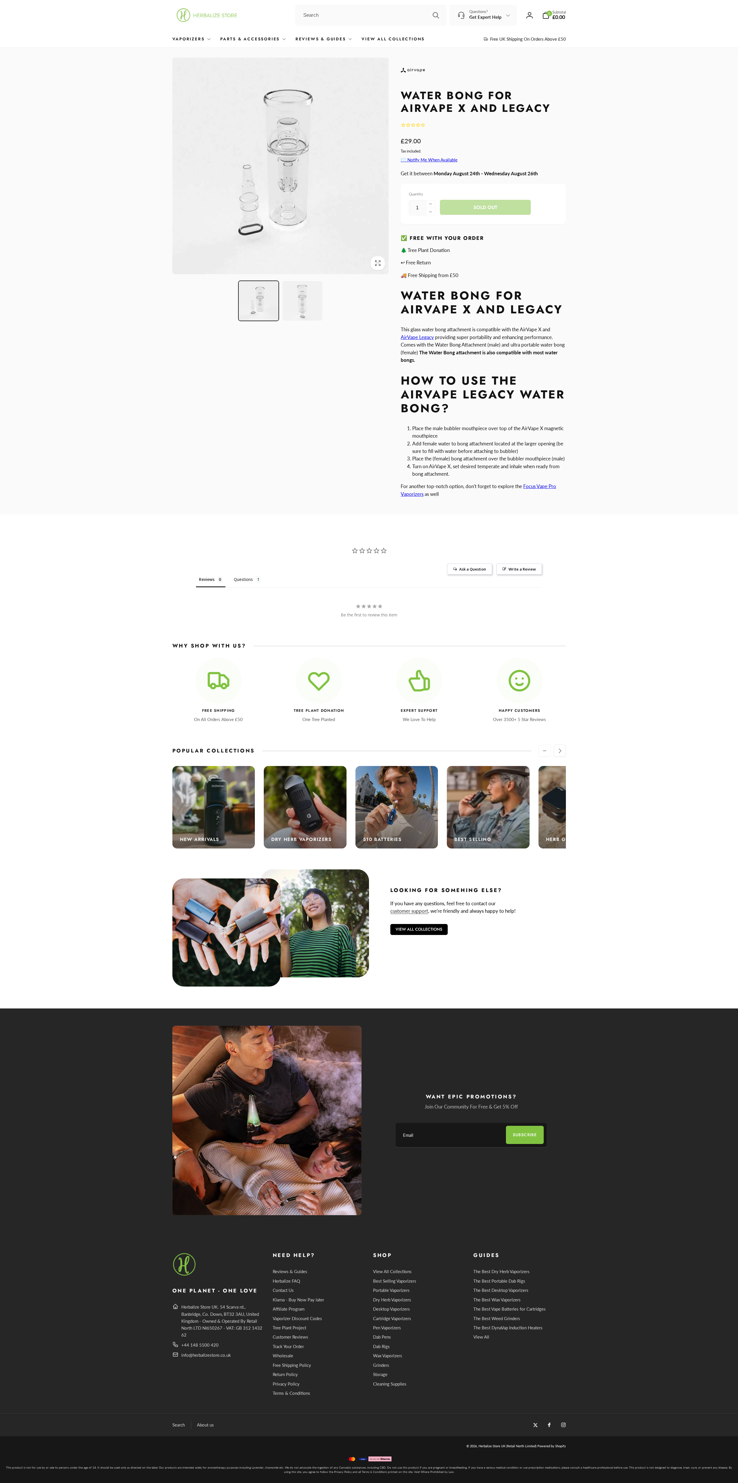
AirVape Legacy (417, 337)
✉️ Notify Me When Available (429, 159)
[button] (554, 15)
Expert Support (419, 710)
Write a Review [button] (522, 569)
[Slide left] (545, 751)
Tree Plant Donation (319, 710)
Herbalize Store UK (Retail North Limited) (507, 1446)
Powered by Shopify (551, 1446)
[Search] (436, 15)
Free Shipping (218, 710)
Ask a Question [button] (472, 569)
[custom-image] (184, 1275)
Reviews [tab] (206, 579)
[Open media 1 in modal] (280, 166)
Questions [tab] (243, 579)
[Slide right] (560, 751)
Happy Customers (520, 710)
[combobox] (371, 15)
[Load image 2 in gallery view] (302, 301)
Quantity (416, 194)
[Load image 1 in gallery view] (258, 301)
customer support (409, 911)
